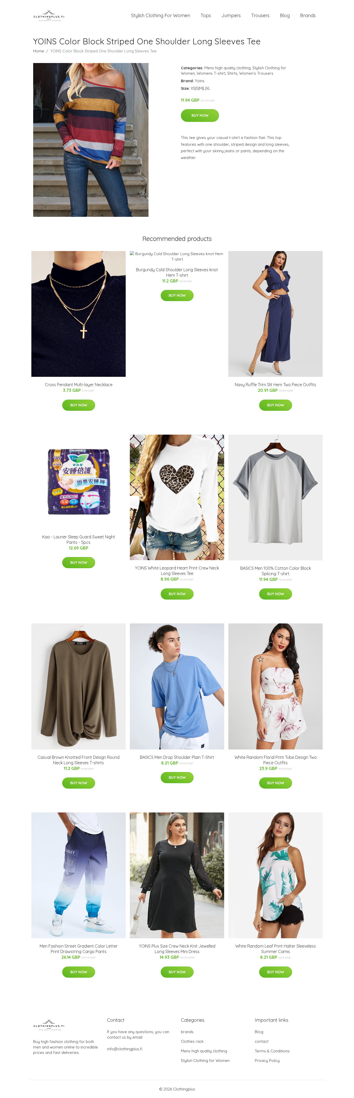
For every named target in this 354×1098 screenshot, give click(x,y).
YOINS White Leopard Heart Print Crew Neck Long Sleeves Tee (177, 570)
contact (261, 1041)
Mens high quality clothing (227, 67)
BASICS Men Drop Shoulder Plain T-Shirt (177, 757)
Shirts (232, 73)
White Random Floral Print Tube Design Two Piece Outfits (276, 760)
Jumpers (231, 15)
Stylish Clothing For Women (160, 15)
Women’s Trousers (256, 73)
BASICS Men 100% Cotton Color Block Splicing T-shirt (275, 571)
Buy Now (200, 115)
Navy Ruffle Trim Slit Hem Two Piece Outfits (275, 384)
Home (38, 50)
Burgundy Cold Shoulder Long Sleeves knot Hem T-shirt (177, 272)
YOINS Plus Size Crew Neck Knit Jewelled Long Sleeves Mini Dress (177, 948)
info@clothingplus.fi (124, 1048)
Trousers (260, 15)
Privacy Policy (267, 1060)
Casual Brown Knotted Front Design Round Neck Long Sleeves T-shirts (78, 760)
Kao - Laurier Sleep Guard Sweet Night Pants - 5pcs (78, 539)
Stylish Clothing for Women (205, 1060)
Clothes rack (192, 1041)
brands (187, 1031)
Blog (285, 15)
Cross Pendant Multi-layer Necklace (78, 384)
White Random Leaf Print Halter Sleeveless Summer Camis (275, 948)
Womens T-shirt (211, 73)
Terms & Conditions (272, 1050)
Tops (206, 15)
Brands (308, 15)
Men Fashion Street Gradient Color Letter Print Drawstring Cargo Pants (79, 948)
